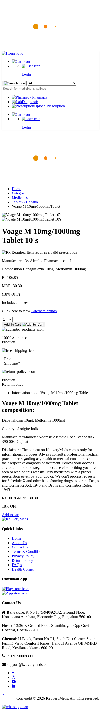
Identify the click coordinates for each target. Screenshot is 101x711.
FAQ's (17, 565)
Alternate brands (44, 311)
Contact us (20, 547)
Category (19, 193)
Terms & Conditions (27, 551)
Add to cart (10, 515)
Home (16, 189)
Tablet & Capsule (25, 202)
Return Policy (22, 560)
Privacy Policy (23, 556)
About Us (19, 543)
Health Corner (23, 569)
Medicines (20, 197)
